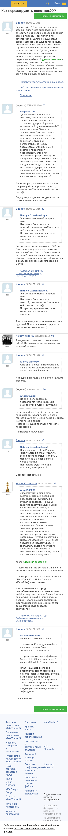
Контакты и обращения (31, 792)
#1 (44, 105)
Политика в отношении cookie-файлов (31, 782)
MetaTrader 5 (50, 722)
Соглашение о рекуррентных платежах (33, 745)
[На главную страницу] (2, 17)
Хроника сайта (29, 728)
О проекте (30, 722)
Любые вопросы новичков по (30, 618)
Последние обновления (13, 735)
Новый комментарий (52, 15)
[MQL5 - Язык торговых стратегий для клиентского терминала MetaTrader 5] (5, 3)
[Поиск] (48, 3)
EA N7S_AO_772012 (26, 276)
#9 (43, 629)
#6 (44, 389)
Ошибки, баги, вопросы (31, 271)
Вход (57, 3)
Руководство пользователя (13, 758)
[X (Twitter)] (57, 784)
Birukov (20, 22)
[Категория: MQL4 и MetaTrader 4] (6, 17)
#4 (52, 335)
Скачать (13, 798)
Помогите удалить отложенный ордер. (42, 81)
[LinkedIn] (51, 789)
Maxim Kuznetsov (26, 483)
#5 (43, 355)
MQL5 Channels (48, 747)
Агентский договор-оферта (30, 757)
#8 (55, 483)
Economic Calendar (48, 766)
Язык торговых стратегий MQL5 (11, 770)
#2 (43, 208)
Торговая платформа (13, 725)
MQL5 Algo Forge (12, 791)
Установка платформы (12, 805)
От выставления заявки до (29, 273)
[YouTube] (45, 789)
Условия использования (33, 735)
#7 (43, 440)
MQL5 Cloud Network (10, 782)
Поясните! (26, 95)
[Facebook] (45, 784)
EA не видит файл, (25, 621)
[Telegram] (51, 784)
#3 (43, 284)
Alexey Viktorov (25, 335)
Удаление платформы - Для (34, 616)
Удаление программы (12, 812)
